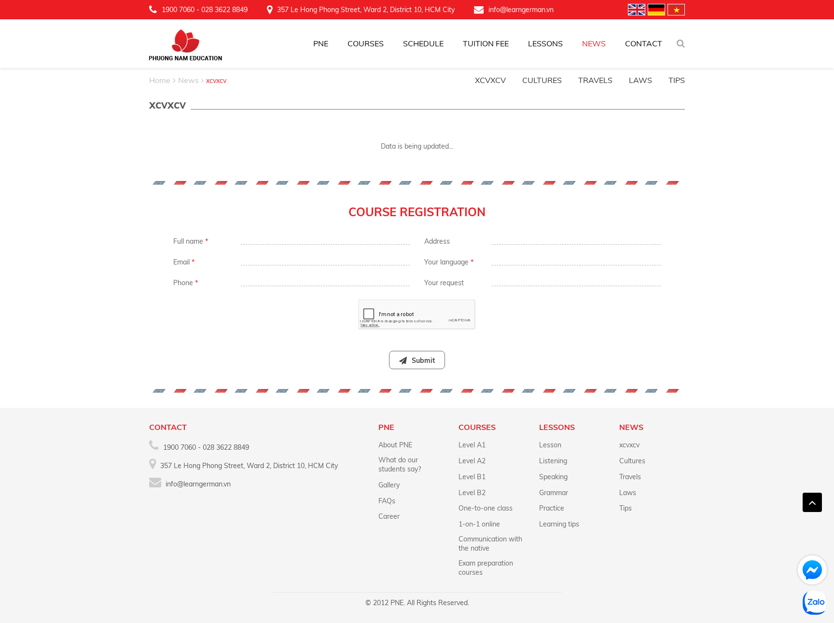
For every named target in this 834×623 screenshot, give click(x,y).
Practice (551, 508)
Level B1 (472, 476)
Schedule (423, 43)
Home (159, 80)
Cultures (542, 80)
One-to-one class (486, 508)
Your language (448, 262)
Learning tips (559, 524)
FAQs (386, 501)
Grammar (553, 492)
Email (184, 262)
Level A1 (472, 445)
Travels (595, 80)
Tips (676, 80)
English (636, 9)
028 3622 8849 (224, 9)
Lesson (550, 445)
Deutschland (656, 9)
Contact (643, 43)
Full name (190, 241)
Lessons (545, 43)
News (594, 43)
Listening (553, 461)
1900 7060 (178, 9)
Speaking (553, 476)
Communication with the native (490, 544)
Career (389, 516)
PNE (320, 43)
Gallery (389, 485)
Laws (640, 80)
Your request (444, 282)
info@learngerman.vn (521, 9)
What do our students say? (399, 464)
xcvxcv (490, 80)
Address (437, 241)
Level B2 (472, 492)
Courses (366, 43)
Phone (185, 282)
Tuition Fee (486, 43)
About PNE (395, 445)
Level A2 (472, 461)
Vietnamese (676, 9)
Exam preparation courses (486, 568)
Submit (423, 360)
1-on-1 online (479, 524)
